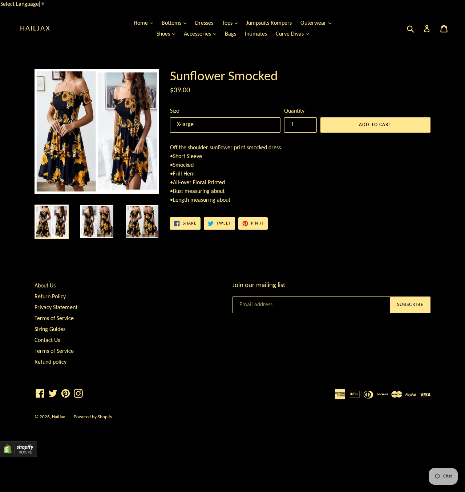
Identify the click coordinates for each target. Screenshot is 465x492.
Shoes (168, 34)
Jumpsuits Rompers (269, 23)
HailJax (35, 28)
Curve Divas (294, 34)
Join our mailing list (258, 285)
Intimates (256, 34)
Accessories (202, 34)
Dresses (204, 23)
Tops (231, 23)
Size (174, 111)
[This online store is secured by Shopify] (18, 456)
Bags (230, 34)
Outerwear (317, 23)
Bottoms (176, 23)
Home (145, 23)
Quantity (294, 111)
